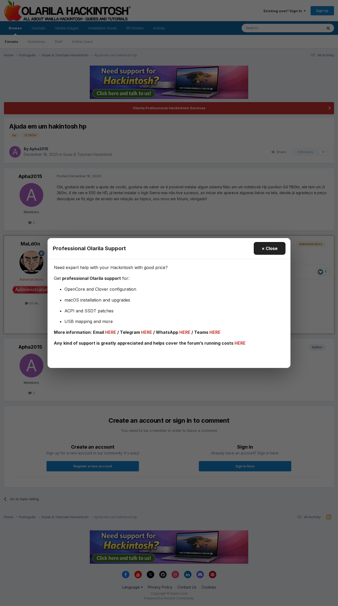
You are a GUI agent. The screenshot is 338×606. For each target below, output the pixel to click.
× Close (270, 248)
